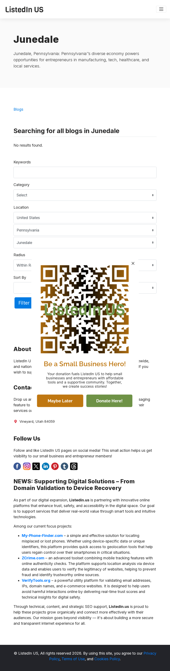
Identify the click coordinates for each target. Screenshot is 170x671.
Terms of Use (73, 659)
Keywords (22, 162)
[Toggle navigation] (161, 9)
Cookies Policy (107, 659)
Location (21, 207)
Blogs (18, 109)
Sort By (19, 277)
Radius (19, 255)
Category (21, 184)
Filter (24, 303)
